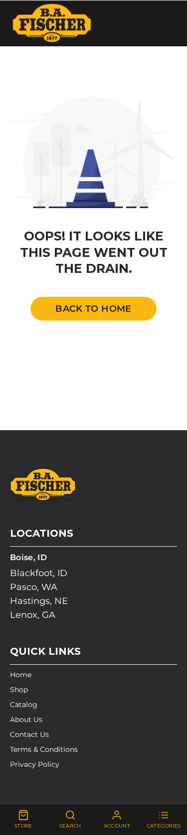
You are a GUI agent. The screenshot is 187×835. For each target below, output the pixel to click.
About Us (26, 719)
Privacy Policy (34, 764)
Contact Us (29, 734)
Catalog (23, 704)
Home (20, 674)
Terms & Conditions (44, 749)
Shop (19, 689)
